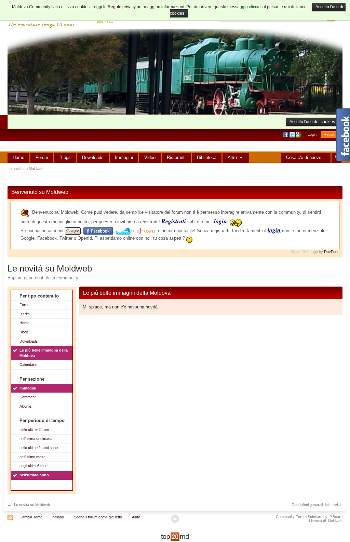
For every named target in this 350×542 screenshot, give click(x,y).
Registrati (331, 134)
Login (312, 134)
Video (150, 157)
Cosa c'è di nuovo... (305, 157)
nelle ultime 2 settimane (38, 448)
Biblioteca (206, 157)
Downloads (93, 157)
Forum (42, 157)
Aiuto (136, 517)
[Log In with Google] (299, 134)
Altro (233, 157)
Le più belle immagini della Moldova (43, 353)
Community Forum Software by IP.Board (309, 517)
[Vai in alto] (175, 519)
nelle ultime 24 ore (34, 429)
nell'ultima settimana (35, 439)
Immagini (124, 157)
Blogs (65, 157)
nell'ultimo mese (32, 457)
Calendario (28, 364)
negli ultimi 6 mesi (33, 466)
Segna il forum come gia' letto (98, 517)
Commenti (27, 397)
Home (18, 157)
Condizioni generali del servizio (317, 505)
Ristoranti (176, 157)
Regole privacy (122, 6)
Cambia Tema (30, 517)
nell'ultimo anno (34, 475)
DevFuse (331, 252)
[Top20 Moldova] (175, 536)
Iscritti (24, 314)
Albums (25, 406)
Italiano (58, 517)
